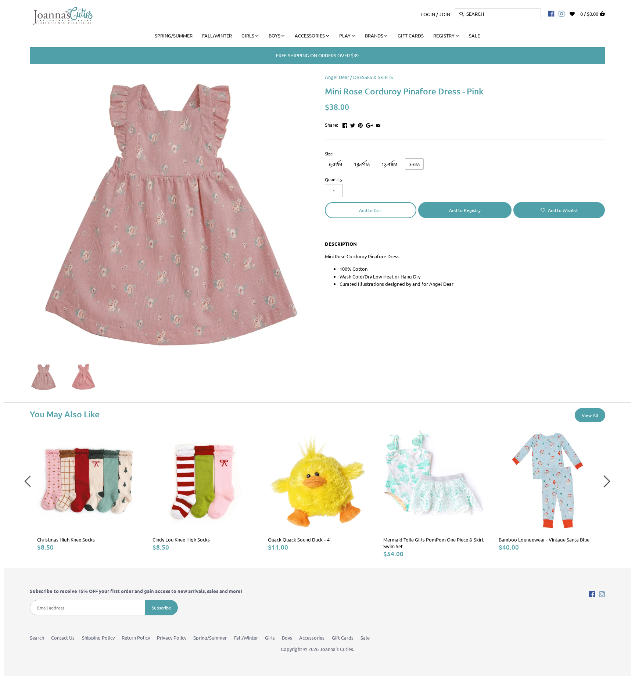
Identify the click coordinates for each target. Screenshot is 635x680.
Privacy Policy (171, 637)
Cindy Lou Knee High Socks (181, 539)
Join (444, 14)
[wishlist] (577, 13)
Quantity (333, 179)
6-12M (335, 164)
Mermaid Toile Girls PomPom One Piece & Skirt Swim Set (433, 542)
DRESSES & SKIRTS (373, 77)
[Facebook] (551, 13)
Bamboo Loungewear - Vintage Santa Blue (544, 539)
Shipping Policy (98, 637)
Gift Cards (343, 637)
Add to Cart (370, 210)
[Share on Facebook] (344, 124)
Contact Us (63, 637)
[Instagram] (561, 13)
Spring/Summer (210, 637)
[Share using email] (378, 124)
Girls (270, 637)
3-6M (414, 164)
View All (590, 415)
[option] (87, 491)
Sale (365, 637)
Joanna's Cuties (336, 649)
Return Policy (136, 637)
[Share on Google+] (369, 124)
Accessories (311, 637)
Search (37, 637)
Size (329, 153)
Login (428, 14)
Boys (287, 637)
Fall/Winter (246, 637)
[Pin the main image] (360, 124)
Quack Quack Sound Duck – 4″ (299, 539)
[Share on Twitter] (352, 124)
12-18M (389, 164)
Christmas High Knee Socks (66, 539)
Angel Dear (337, 77)
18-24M (362, 164)
